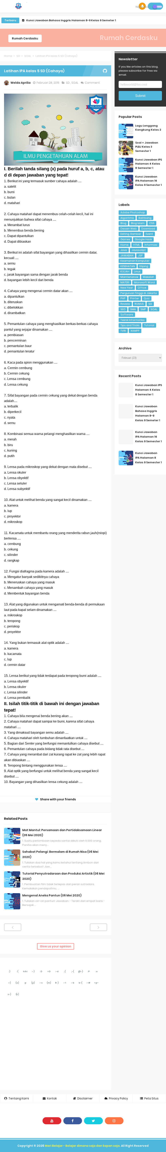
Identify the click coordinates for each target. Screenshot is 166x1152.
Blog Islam (138, 223)
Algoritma (127, 218)
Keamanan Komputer (134, 261)
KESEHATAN (127, 266)
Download (148, 229)
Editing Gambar (130, 234)
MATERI (124, 282)
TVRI (123, 331)
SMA (133, 309)
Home (124, 245)
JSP (140, 255)
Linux (137, 271)
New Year (126, 288)
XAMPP (135, 331)
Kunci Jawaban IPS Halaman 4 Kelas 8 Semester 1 (148, 164)
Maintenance (129, 277)
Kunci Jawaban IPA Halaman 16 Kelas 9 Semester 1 (62, 20)
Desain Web (128, 229)
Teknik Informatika (132, 320)
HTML (136, 245)
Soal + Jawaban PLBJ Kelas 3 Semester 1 (146, 147)
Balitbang (144, 218)
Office (142, 288)
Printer (134, 298)
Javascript (139, 250)
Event (149, 234)
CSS (151, 223)
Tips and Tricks (129, 325)
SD (68, 83)
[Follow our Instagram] (114, 1120)
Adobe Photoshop (132, 212)
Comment (92, 83)
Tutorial (149, 325)
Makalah (148, 277)
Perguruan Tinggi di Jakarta (138, 293)
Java (123, 250)
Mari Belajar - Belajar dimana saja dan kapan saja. (82, 1146)
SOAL (75, 83)
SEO (123, 309)
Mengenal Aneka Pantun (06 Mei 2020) (52, 895)
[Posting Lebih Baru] (12, 927)
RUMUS (139, 304)
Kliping (143, 266)
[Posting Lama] (98, 927)
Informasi (151, 245)
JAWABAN (126, 255)
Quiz (147, 298)
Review (125, 304)
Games (125, 239)
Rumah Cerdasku (25, 38)
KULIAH (124, 271)
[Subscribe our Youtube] (52, 1120)
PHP (123, 298)
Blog (123, 223)
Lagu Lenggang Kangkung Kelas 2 (148, 128)
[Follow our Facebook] (72, 1120)
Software (126, 314)
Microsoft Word (144, 282)
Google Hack (143, 239)
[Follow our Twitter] (93, 1120)
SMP (143, 309)
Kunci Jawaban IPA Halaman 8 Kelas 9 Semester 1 (148, 457)
